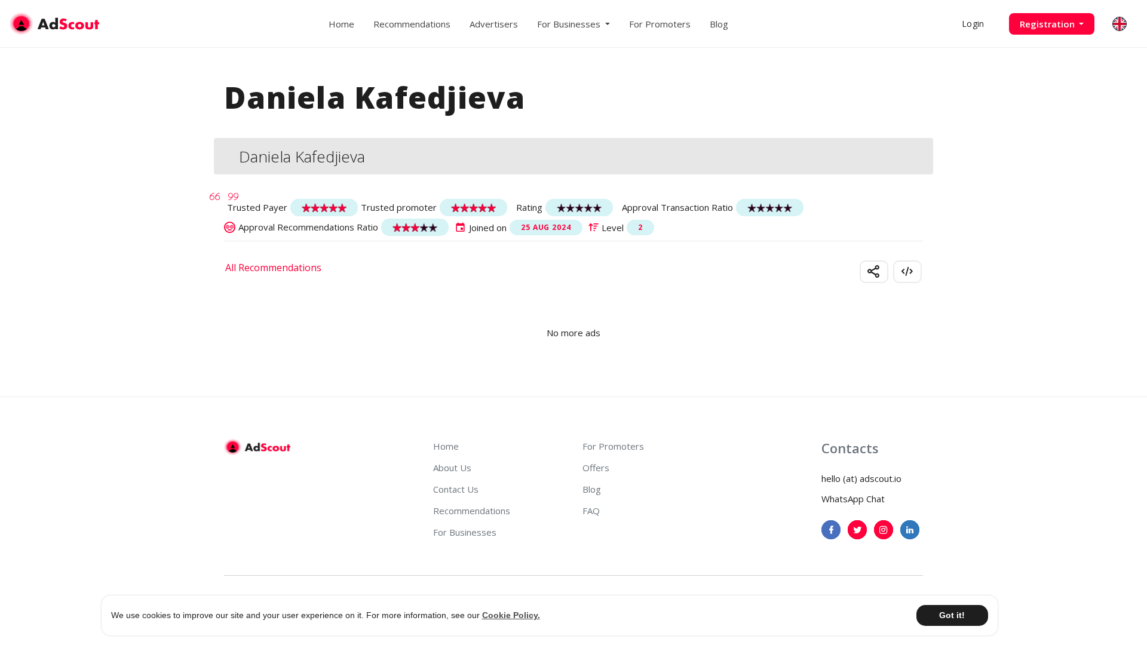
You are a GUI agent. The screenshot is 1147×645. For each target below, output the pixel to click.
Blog (719, 24)
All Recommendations (273, 267)
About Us (452, 468)
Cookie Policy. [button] (511, 615)
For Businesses (464, 532)
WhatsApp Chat (853, 499)
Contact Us (456, 489)
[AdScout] (257, 447)
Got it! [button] (952, 615)
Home (341, 24)
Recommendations (411, 24)
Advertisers (494, 24)
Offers (595, 468)
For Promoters (660, 24)
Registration (1048, 24)
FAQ (591, 511)
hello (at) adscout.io (861, 478)
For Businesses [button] (570, 24)
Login (973, 23)
